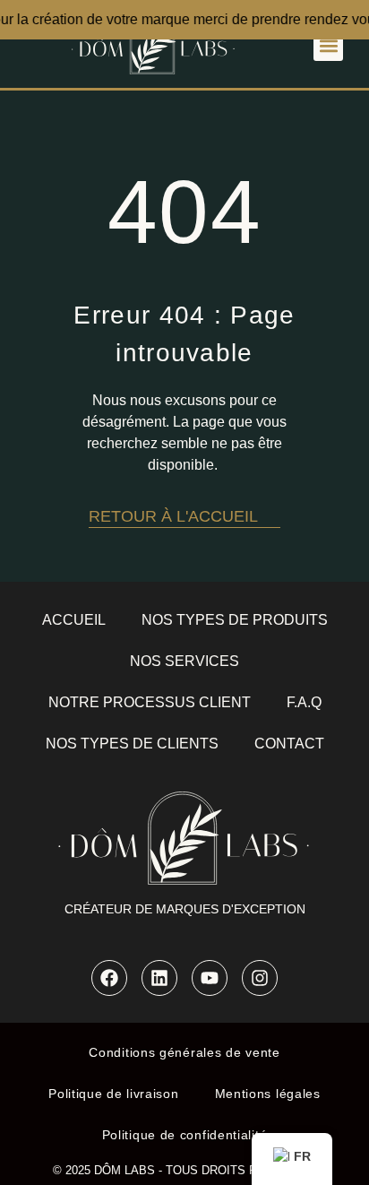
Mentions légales (268, 1093)
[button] (328, 46)
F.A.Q (304, 702)
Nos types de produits (235, 619)
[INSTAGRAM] (260, 978)
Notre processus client (149, 702)
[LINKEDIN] (159, 978)
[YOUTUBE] (209, 978)
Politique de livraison (113, 1093)
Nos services (184, 661)
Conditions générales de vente (184, 1052)
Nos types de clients (132, 743)
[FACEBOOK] (109, 978)
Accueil (74, 619)
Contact (289, 743)
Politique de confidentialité (185, 1135)
